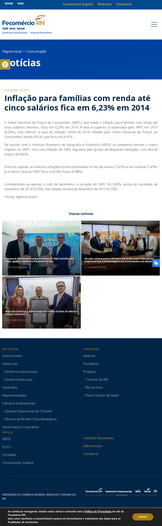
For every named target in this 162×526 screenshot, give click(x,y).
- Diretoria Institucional (19, 371)
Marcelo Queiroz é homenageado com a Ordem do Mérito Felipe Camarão (41, 313)
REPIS (6, 439)
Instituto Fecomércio (98, 438)
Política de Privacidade (98, 511)
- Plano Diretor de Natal (101, 395)
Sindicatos (9, 387)
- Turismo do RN (95, 379)
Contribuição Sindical (17, 463)
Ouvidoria (90, 454)
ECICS (6, 447)
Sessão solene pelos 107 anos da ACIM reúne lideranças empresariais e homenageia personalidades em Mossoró (120, 260)
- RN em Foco (93, 387)
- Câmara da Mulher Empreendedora (29, 419)
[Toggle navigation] (154, 24)
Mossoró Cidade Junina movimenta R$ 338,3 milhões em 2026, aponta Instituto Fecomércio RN (39, 260)
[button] (5, 64)
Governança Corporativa (20, 427)
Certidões (9, 455)
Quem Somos (12, 356)
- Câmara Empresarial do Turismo (27, 411)
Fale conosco (92, 446)
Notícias (21, 62)
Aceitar (142, 517)
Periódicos (91, 364)
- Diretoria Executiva (17, 379)
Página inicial (12, 51)
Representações (14, 395)
